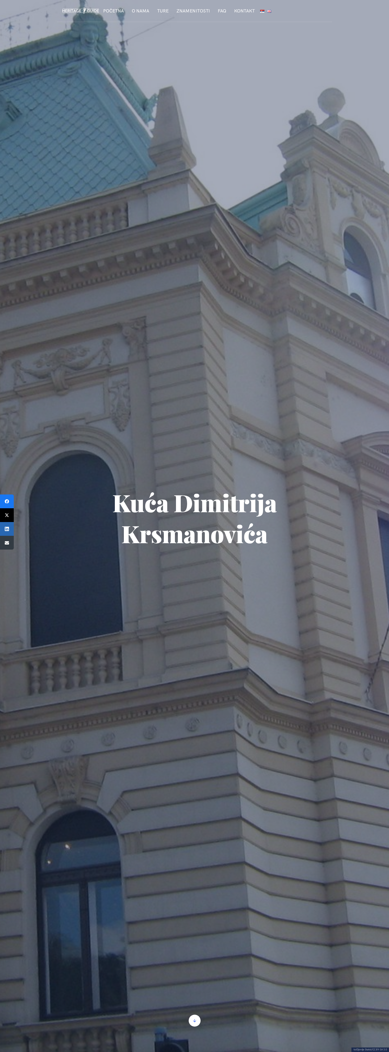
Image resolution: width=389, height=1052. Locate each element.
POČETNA (113, 11)
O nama (140, 11)
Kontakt (244, 11)
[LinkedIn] (7, 529)
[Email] (7, 543)
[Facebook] (7, 501)
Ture (163, 11)
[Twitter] (7, 515)
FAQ (222, 11)
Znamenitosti (193, 11)
